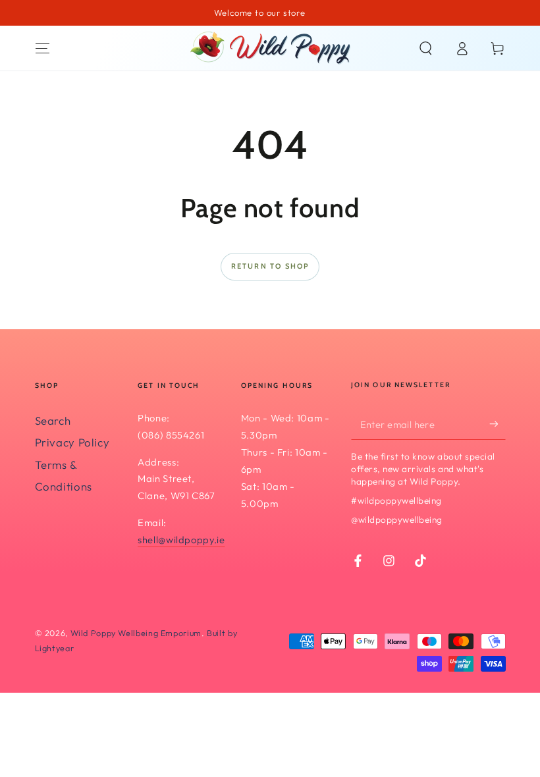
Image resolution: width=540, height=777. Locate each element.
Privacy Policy (72, 442)
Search (53, 420)
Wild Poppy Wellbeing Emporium (136, 633)
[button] (426, 48)
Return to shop (270, 266)
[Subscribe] (497, 424)
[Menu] (42, 48)
